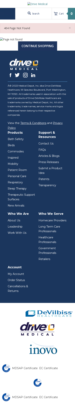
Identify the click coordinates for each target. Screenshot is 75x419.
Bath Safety (16, 139)
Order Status (16, 280)
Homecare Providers (52, 220)
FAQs (42, 149)
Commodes (16, 151)
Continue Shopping (38, 46)
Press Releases (48, 162)
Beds (11, 145)
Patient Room (17, 170)
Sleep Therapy (17, 188)
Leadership (15, 226)
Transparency (47, 185)
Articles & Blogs (48, 156)
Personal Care (17, 176)
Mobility (13, 164)
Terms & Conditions (33, 123)
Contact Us (45, 143)
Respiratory (15, 182)
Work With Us (17, 233)
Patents (43, 179)
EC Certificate (48, 368)
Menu (8, 13)
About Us (14, 220)
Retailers (44, 259)
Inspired (13, 157)
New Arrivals (16, 205)
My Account (16, 274)
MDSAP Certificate (25, 368)
